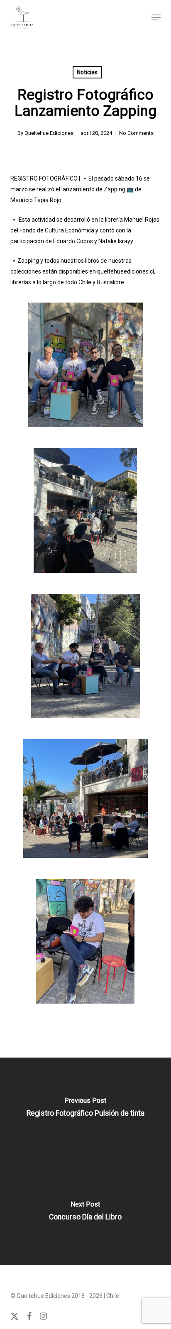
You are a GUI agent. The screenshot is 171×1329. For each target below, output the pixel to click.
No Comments (136, 133)
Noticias (87, 72)
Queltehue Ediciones (48, 133)
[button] (156, 17)
